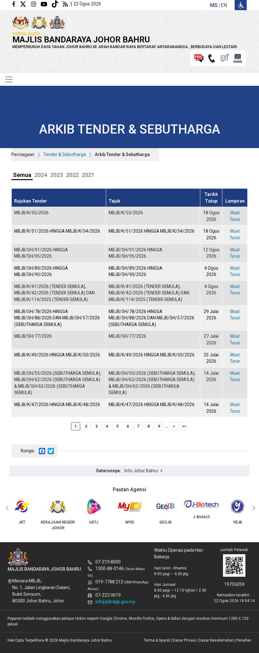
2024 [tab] (40, 175)
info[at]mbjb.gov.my (115, 601)
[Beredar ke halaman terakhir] (183, 426)
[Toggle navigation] (9, 79)
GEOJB (166, 522)
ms (214, 5)
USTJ (93, 522)
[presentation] (6, 508)
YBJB (237, 522)
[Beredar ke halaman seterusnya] (173, 426)
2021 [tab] (88, 175)
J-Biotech (201, 517)
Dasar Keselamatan (216, 640)
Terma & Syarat (157, 640)
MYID (129, 522)
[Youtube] (46, 4)
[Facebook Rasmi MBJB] (16, 4)
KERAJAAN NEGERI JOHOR (58, 525)
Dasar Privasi (184, 640)
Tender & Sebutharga (64, 154)
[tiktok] (57, 4)
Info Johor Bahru (141, 470)
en (224, 5)
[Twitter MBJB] (25, 4)
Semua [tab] (22, 175)
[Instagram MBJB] (36, 4)
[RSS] (66, 4)
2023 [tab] (56, 175)
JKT (22, 522)
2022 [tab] (72, 175)
